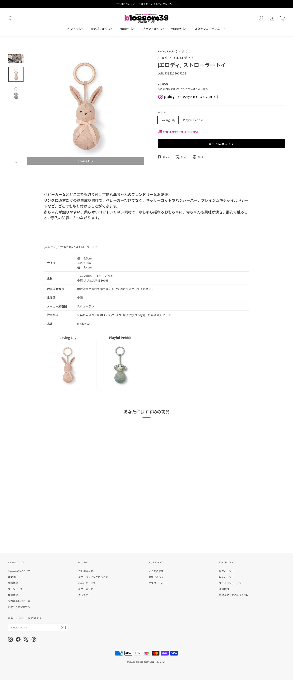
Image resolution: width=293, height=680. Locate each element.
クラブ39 (83, 595)
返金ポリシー (226, 577)
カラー (162, 112)
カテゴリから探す (101, 29)
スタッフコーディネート (210, 29)
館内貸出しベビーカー (20, 601)
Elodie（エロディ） (178, 51)
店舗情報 (13, 583)
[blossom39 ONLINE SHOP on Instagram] (10, 639)
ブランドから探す (154, 29)
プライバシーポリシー (231, 583)
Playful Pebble (193, 120)
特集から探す (179, 29)
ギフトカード (85, 589)
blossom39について (19, 571)
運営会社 (13, 577)
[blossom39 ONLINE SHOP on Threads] (33, 639)
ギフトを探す (76, 29)
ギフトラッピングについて (93, 577)
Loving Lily (168, 120)
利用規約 (224, 589)
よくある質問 (156, 571)
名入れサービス (86, 583)
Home (161, 51)
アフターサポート (158, 583)
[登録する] (63, 627)
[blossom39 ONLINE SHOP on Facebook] (18, 639)
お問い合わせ (156, 577)
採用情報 (13, 595)
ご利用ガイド (85, 571)
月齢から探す (128, 29)
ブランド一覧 (15, 589)
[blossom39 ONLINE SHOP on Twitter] (26, 639)
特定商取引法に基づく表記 (234, 595)
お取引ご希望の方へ (19, 607)
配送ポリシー (226, 571)
